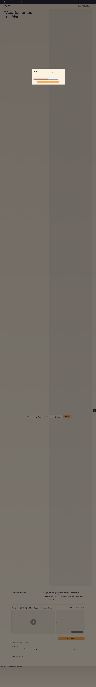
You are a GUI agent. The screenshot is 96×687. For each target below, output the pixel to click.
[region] (48, 77)
